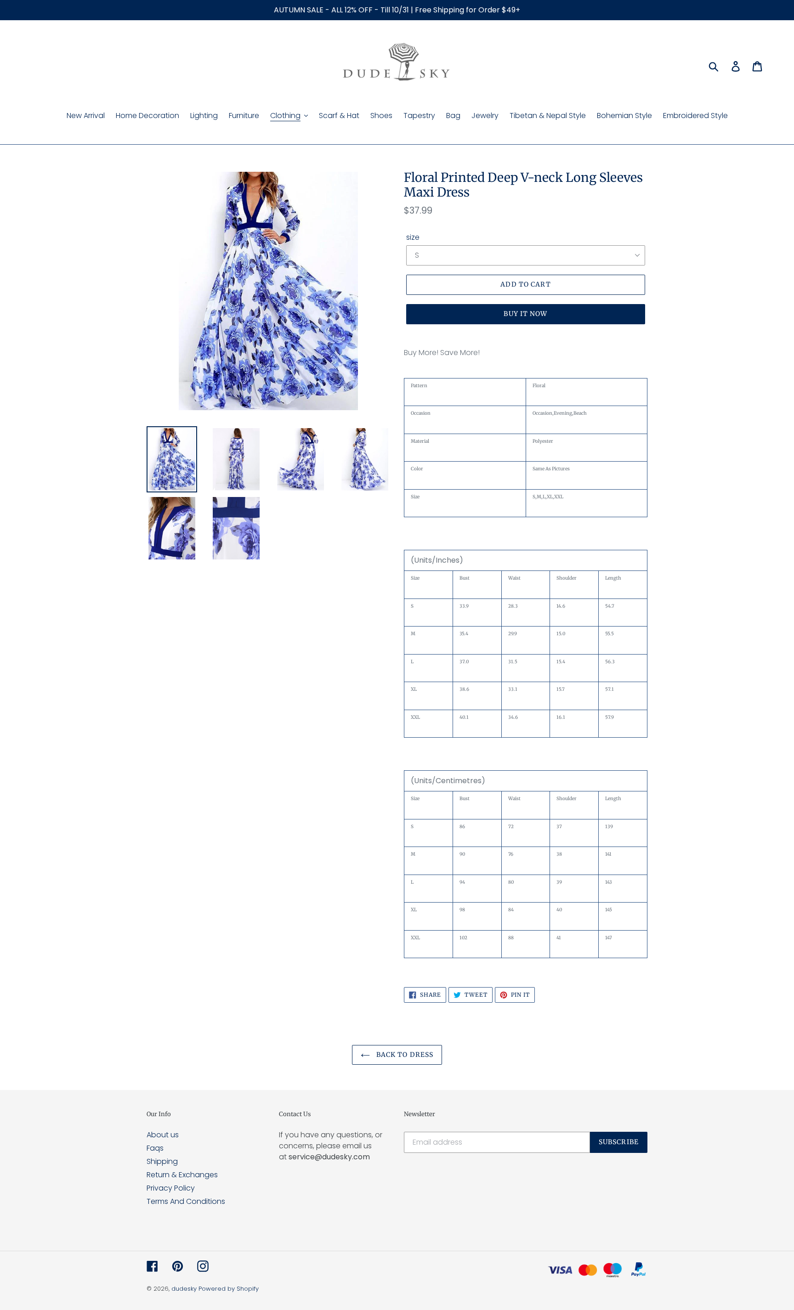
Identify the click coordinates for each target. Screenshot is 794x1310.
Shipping (162, 1161)
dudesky (184, 1288)
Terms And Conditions (186, 1201)
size (413, 237)
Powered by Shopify (228, 1288)
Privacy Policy (171, 1188)
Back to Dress (404, 1054)
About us (163, 1134)
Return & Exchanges (182, 1174)
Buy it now (525, 314)
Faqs (155, 1148)
